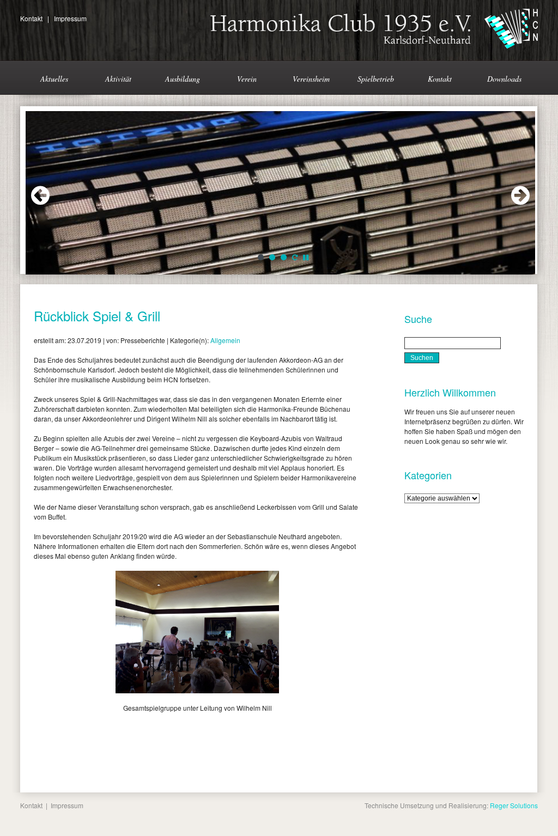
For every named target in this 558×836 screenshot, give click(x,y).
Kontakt (31, 18)
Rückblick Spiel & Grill (97, 315)
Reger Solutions (514, 805)
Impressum (70, 18)
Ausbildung (182, 79)
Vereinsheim (311, 79)
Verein (247, 79)
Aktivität (118, 79)
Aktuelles (54, 79)
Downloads (504, 79)
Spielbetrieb (375, 79)
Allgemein (225, 340)
